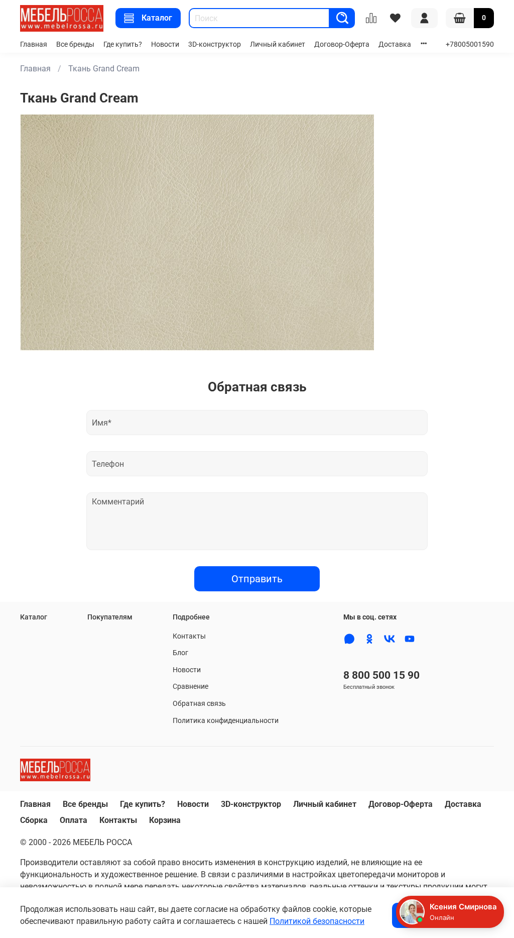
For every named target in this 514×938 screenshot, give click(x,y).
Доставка (394, 44)
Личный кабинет (277, 44)
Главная (33, 44)
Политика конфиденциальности (226, 720)
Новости (165, 44)
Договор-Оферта (341, 44)
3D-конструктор (214, 44)
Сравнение (190, 686)
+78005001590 (470, 44)
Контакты (189, 636)
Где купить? (122, 44)
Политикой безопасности (317, 921)
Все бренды (75, 44)
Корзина (165, 820)
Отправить (257, 579)
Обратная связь (199, 703)
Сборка (34, 820)
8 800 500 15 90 (381, 675)
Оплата (73, 820)
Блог (180, 653)
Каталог (157, 18)
